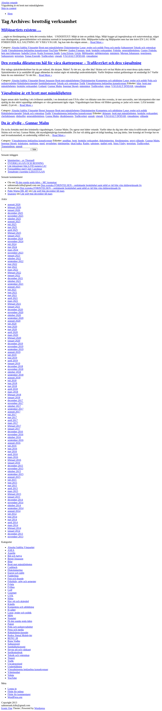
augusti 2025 (14, 221)
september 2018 (15, 374)
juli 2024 (12, 244)
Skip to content (8, 8)
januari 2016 (14, 462)
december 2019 (15, 343)
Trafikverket (47, 56)
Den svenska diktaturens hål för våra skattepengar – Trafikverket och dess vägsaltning (71, 63)
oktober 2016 (14, 437)
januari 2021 (14, 306)
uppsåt (91, 116)
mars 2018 (13, 392)
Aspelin (11, 553)
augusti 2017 (14, 411)
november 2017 (15, 403)
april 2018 (13, 389)
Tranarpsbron (8, 146)
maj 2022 (12, 267)
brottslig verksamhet (102, 50)
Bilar (10, 561)
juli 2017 (12, 414)
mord (42, 143)
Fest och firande (16, 578)
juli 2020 (12, 323)
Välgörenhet (14, 672)
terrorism (19, 56)
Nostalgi (12, 618)
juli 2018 (12, 380)
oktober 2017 (14, 406)
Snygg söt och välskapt (19, 649)
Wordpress (39, 708)
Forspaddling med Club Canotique (25, 168)
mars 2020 (13, 335)
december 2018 (15, 366)
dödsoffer (20, 116)
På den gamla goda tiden (20, 621)
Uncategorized (15, 663)
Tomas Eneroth (32, 56)
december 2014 (15, 499)
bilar (139, 83)
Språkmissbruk (15, 652)
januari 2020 (14, 340)
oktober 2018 (14, 372)
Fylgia (11, 584)
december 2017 (15, 400)
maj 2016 (12, 451)
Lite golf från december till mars (48, 191)
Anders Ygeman (76, 50)
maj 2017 (12, 417)
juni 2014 (12, 516)
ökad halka (76, 143)
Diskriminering (71, 47)
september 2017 (15, 409)
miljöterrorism (102, 53)
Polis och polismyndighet (20, 627)
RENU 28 (13, 638)
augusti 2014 (14, 511)
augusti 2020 (14, 321)
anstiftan (66, 140)
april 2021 (13, 298)
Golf (10, 590)
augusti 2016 (14, 443)
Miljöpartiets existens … (21, 30)
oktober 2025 (14, 218)
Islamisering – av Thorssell (21, 160)
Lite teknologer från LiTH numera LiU (27, 166)
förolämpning (121, 140)
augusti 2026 (14, 204)
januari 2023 (14, 255)
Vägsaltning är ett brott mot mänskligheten (36, 93)
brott (88, 50)
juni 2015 (12, 482)
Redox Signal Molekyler (20, 635)
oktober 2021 (14, 281)
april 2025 (13, 230)
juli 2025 (12, 224)
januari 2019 (14, 363)
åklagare (106, 113)
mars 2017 (13, 423)
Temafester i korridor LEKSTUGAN (26, 171)
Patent (11, 624)
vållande (144, 116)
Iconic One (6, 708)
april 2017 (13, 420)
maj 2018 (12, 386)
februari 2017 (14, 426)
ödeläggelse (63, 143)
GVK (10, 595)
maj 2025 (12, 227)
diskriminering (106, 140)
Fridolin (117, 50)
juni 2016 (12, 448)
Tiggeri (11, 658)
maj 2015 (12, 485)
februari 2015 (14, 494)
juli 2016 (12, 445)
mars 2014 (13, 525)
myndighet (51, 143)
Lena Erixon (67, 53)
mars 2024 (13, 250)
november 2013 (15, 536)
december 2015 (15, 465)
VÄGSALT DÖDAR (74, 56)
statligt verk (106, 143)
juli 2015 (12, 480)
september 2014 (15, 508)
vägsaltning (92, 56)
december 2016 (15, 431)
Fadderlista (13, 575)
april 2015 (13, 488)
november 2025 (15, 215)
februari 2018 (14, 394)
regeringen (145, 53)
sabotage (94, 143)
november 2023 (15, 252)
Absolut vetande (9, 2)
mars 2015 (13, 491)
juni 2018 (12, 383)
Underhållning (15, 666)
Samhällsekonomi (47, 83)
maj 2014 (12, 519)
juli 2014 (12, 514)
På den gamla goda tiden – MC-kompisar (36, 182)
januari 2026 (14, 210)
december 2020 (15, 309)
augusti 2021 (14, 286)
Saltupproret (127, 47)
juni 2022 (12, 264)
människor (85, 86)
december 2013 (15, 533)
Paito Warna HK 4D (18, 191)
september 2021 (15, 284)
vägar (107, 86)
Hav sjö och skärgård (18, 601)
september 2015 (15, 474)
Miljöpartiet (87, 53)
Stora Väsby (119, 143)
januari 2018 (14, 397)
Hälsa (10, 598)
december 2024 (15, 238)
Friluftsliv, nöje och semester (22, 581)
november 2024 (15, 241)
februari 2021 (14, 304)
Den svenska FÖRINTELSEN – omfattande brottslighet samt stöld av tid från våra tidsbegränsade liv (91, 185)
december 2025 (15, 213)
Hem (10, 13)
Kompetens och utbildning (109, 80)
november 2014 (15, 502)
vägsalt (58, 56)
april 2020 (13, 332)
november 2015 (15, 468)
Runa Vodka (14, 641)
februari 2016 (14, 460)
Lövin (78, 53)
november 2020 (15, 312)
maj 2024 (12, 247)
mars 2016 (13, 457)
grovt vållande (137, 140)
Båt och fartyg (15, 556)
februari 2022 (14, 272)
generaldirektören (131, 50)
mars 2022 (13, 269)
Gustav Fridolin (148, 50)
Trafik (4, 50)
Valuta (11, 675)
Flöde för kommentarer (19, 694)
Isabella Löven (28, 53)
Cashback (12, 567)
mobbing (33, 143)
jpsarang (12, 193)
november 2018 (15, 369)
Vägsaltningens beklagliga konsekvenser (28, 50)
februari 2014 (14, 528)
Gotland (42, 86)
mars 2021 (13, 301)
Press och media (112, 47)
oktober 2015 (14, 471)
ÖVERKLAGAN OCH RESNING (26, 163)
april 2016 (13, 454)
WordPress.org (15, 697)
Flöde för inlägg (16, 691)
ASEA (11, 550)
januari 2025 (14, 235)
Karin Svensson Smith (48, 53)
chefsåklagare (8, 116)
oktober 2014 (14, 505)
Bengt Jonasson (47, 80)
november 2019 (15, 346)
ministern (114, 53)
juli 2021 (12, 289)
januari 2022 (14, 275)
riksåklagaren (66, 116)
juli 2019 (12, 355)
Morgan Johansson (129, 53)
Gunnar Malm (55, 86)
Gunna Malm (52, 116)
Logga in (12, 688)
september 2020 (15, 318)
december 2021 (15, 278)
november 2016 (15, 434)
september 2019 (15, 349)
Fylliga (11, 587)
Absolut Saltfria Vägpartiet (25, 47)
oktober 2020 (14, 315)
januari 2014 (14, 531)
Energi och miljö (16, 573)
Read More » (96, 42)
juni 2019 (12, 357)
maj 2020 (12, 329)
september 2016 (15, 440)
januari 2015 (14, 497)
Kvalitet (12, 609)
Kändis (11, 604)
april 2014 (13, 522)
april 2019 (13, 360)
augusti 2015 (14, 477)
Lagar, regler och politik (92, 47)
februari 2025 (14, 233)
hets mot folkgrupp (10, 53)
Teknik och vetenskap (145, 47)
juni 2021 (12, 292)
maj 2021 (12, 295)
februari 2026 (14, 207)
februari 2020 (14, 338)
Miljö (10, 615)
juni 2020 (12, 326)
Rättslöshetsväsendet (27, 83)
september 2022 (15, 261)
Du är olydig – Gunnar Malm (25, 123)
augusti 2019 (14, 352)
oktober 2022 (14, 258)
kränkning (23, 143)
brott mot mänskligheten (124, 113)
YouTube (53, 50)
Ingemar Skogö (70, 86)
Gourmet (12, 592)
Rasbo (86, 143)
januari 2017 (14, 428)
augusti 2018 (14, 377)
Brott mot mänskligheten (51, 47)
